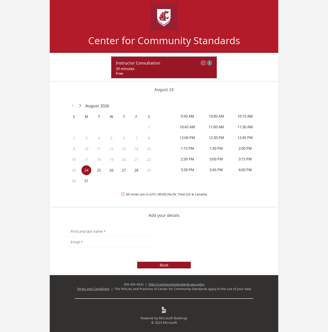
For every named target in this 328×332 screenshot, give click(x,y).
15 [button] (149, 148)
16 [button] (74, 159)
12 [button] (111, 148)
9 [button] (74, 148)
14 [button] (136, 148)
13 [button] (124, 148)
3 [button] (86, 138)
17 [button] (86, 159)
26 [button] (111, 170)
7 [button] (136, 138)
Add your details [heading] (164, 215)
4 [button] (99, 138)
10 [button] (86, 148)
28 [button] (136, 170)
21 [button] (136, 159)
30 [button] (74, 180)
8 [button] (149, 138)
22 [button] (149, 159)
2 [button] (74, 138)
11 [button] (99, 148)
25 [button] (99, 170)
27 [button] (124, 170)
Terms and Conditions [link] (93, 289)
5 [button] (111, 138)
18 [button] (99, 159)
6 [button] (124, 138)
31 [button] (86, 180)
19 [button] (111, 159)
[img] (204, 63)
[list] (164, 67)
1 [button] (149, 127)
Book (164, 265)
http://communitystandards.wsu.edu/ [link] (177, 284)
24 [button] (86, 170)
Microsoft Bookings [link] (173, 318)
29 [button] (149, 170)
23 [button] (74, 170)
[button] (73, 105)
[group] (216, 143)
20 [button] (124, 159)
